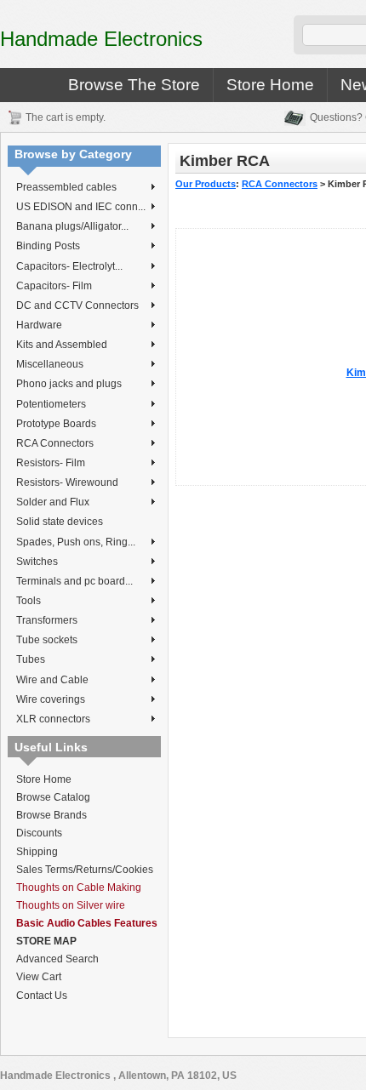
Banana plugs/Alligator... (72, 226)
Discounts (39, 833)
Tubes (30, 659)
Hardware (39, 325)
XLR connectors (53, 719)
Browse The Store (134, 85)
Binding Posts (48, 246)
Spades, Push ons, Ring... (75, 542)
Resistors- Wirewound (67, 482)
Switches (37, 562)
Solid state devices (59, 522)
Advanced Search (57, 959)
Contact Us (41, 996)
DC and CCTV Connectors (77, 305)
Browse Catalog (53, 797)
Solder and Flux (52, 502)
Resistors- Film (50, 463)
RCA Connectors (55, 443)
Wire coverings (50, 699)
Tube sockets (46, 640)
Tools (28, 601)
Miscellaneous (49, 364)
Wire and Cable (52, 680)
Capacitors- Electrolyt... (69, 266)
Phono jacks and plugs (69, 384)
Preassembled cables (66, 187)
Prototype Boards (56, 424)
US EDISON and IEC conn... (81, 207)
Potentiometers (51, 404)
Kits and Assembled (61, 345)
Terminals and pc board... (74, 581)
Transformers (46, 620)
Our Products (205, 184)
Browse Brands (51, 815)
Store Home (270, 85)
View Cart (38, 977)
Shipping (37, 852)
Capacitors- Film (54, 286)
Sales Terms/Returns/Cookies (84, 870)
